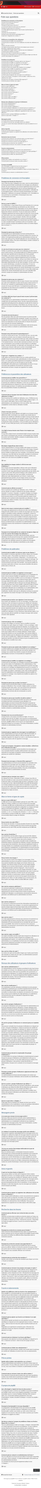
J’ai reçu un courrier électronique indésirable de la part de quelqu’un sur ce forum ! (19, 124)
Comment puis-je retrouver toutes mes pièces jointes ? (14, 161)
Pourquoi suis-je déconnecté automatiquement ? (13, 34)
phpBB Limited (8, 1392)
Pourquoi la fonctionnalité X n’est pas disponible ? (13, 167)
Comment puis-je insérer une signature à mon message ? (15, 64)
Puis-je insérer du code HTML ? (9, 87)
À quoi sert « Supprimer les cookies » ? (10, 35)
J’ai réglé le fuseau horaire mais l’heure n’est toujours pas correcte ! (17, 47)
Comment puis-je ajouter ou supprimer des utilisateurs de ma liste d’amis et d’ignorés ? (19, 132)
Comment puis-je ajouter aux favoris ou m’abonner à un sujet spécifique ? (19, 151)
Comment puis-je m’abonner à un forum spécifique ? (14, 152)
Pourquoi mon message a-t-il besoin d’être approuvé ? (14, 79)
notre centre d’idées (28, 1411)
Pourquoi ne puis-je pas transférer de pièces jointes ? (14, 71)
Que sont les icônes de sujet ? (8, 98)
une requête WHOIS (7, 1431)
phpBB (12, 1478)
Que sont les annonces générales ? (10, 92)
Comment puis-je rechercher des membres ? (12, 143)
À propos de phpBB (32, 1397)
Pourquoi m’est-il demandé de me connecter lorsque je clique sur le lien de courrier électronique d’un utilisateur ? (19, 55)
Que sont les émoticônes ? (7, 89)
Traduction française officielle (18, 1483)
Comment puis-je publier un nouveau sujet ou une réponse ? (15, 61)
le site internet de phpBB (14, 457)
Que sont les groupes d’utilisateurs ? (10, 106)
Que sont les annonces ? (7, 93)
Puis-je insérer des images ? (8, 90)
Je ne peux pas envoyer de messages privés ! (12, 120)
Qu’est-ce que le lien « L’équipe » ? (9, 115)
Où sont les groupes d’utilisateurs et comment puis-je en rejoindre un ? (18, 107)
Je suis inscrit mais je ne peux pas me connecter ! (13, 26)
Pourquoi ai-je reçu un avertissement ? (10, 73)
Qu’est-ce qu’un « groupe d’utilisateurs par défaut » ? (14, 114)
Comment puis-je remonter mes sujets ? (11, 81)
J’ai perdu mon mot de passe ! (8, 32)
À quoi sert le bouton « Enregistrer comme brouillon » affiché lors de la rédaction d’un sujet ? (18, 77)
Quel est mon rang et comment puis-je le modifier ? (13, 53)
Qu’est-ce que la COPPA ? (7, 23)
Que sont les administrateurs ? (8, 103)
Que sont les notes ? (6, 95)
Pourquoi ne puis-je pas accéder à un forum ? (12, 70)
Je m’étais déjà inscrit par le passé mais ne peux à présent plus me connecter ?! (17, 30)
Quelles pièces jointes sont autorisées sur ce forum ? (14, 159)
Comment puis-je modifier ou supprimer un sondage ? (14, 68)
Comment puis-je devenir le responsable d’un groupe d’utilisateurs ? (17, 109)
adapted (20, 1480)
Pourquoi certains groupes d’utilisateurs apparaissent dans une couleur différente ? (18, 111)
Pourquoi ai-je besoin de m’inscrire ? (10, 22)
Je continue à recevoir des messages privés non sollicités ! (15, 122)
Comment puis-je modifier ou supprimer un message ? (14, 62)
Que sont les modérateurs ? (8, 104)
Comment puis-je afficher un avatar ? (10, 51)
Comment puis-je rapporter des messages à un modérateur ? (16, 74)
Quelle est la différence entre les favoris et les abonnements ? (16, 149)
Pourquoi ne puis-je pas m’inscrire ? (10, 25)
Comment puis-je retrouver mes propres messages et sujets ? (16, 144)
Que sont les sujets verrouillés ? (9, 96)
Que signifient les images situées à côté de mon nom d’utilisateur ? (17, 50)
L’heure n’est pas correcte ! (8, 45)
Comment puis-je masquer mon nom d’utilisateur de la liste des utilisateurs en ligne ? (20, 43)
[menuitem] (5, 7)
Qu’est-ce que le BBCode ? (8, 86)
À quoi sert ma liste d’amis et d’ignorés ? (11, 130)
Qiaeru (27, 1483)
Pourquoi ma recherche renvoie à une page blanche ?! (14, 141)
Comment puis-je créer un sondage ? (10, 65)
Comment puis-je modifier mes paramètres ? (12, 41)
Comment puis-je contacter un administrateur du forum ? (15, 172)
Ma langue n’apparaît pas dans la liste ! (10, 48)
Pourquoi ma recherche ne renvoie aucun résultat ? (13, 140)
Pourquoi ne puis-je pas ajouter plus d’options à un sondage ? (16, 67)
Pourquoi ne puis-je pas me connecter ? (11, 28)
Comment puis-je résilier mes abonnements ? (12, 154)
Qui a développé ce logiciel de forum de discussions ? (14, 166)
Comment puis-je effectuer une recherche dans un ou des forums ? (17, 138)
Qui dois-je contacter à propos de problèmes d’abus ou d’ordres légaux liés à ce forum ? (20, 170)
